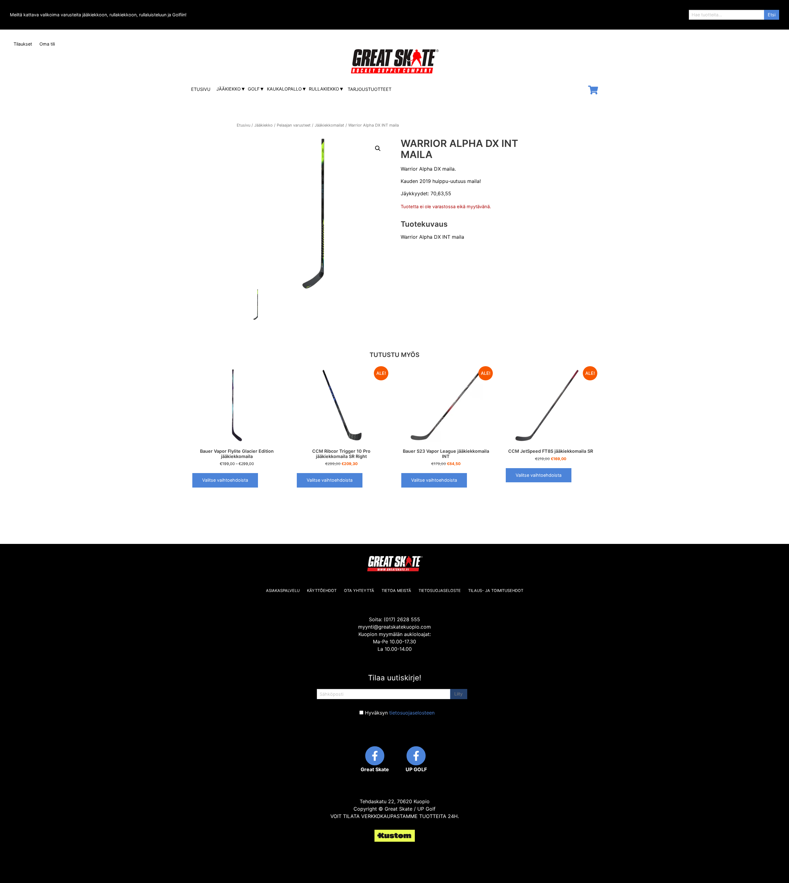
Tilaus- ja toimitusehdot (495, 590)
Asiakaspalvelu (283, 590)
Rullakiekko (324, 88)
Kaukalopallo (284, 88)
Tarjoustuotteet (369, 89)
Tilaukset (23, 44)
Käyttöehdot (322, 590)
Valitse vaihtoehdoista (225, 480)
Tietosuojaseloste (440, 590)
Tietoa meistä (396, 590)
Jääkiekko (228, 88)
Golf (254, 88)
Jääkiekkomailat (329, 125)
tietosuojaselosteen (412, 713)
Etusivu (201, 89)
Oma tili (47, 44)
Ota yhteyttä (359, 590)
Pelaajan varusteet (294, 125)
